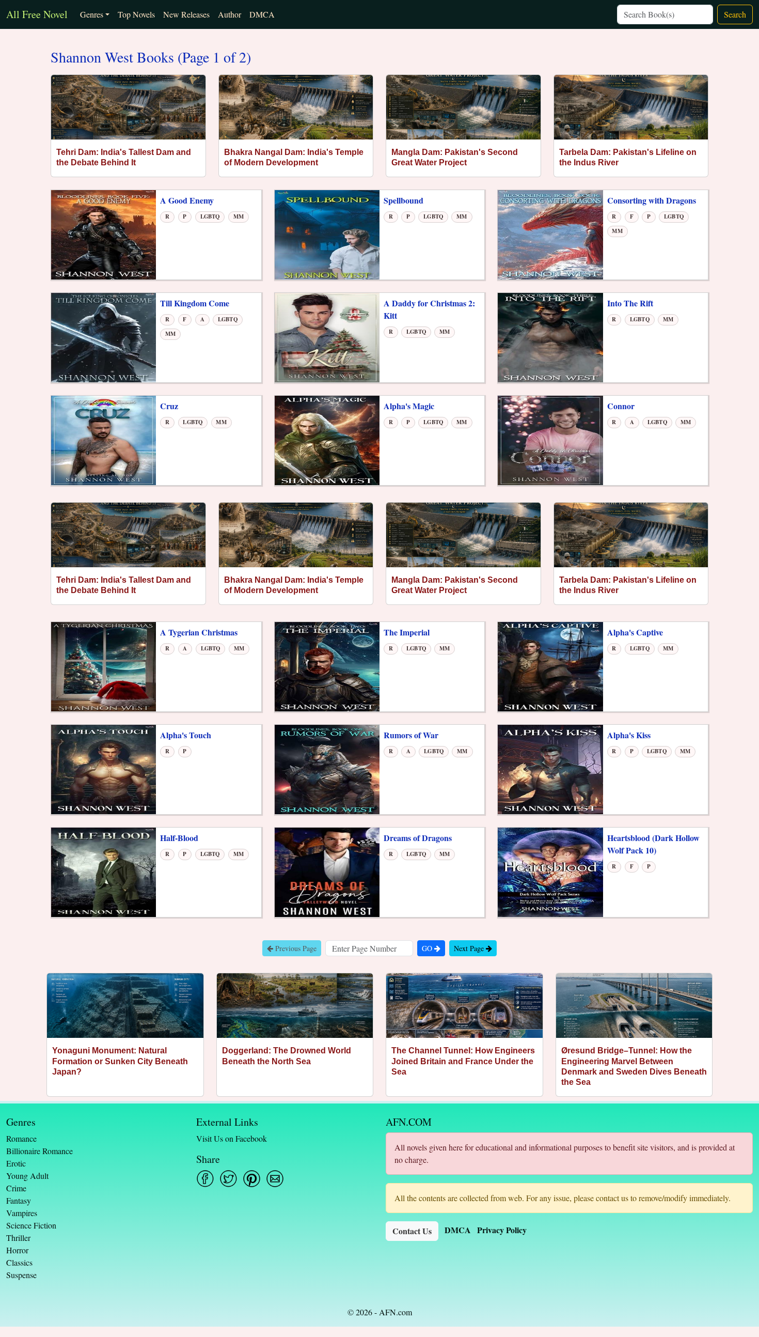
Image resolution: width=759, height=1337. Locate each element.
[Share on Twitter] (228, 1179)
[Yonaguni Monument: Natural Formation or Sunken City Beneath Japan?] (125, 1005)
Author (229, 14)
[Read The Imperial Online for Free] (327, 665)
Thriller (18, 1237)
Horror (17, 1250)
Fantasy (18, 1200)
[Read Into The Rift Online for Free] (550, 336)
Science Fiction (31, 1225)
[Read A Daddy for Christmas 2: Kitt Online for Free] (327, 336)
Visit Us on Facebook (231, 1138)
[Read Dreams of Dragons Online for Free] (327, 871)
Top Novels (136, 14)
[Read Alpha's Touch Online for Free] (103, 768)
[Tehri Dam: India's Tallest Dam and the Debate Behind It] (128, 107)
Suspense (21, 1274)
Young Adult (27, 1175)
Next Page (470, 948)
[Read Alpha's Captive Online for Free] (550, 665)
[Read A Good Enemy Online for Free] (103, 233)
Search (735, 14)
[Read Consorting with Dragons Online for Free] (550, 233)
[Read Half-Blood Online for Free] (103, 871)
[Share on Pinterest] (252, 1179)
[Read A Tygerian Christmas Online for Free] (103, 665)
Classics (19, 1262)
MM (238, 216)
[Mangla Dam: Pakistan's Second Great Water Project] (463, 107)
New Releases (186, 14)
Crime (16, 1188)
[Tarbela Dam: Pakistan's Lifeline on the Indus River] (631, 107)
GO (428, 948)
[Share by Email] (275, 1179)
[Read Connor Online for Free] (550, 439)
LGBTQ (210, 216)
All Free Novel (37, 14)
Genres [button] (91, 14)
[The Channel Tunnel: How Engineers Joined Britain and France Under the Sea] (464, 1005)
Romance (21, 1138)
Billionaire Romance (39, 1150)
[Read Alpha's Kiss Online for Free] (550, 768)
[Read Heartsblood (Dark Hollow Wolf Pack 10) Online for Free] (550, 871)
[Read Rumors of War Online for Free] (327, 768)
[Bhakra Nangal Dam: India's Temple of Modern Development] (296, 107)
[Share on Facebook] (205, 1179)
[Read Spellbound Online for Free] (327, 233)
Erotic (16, 1163)
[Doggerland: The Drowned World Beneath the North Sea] (295, 1005)
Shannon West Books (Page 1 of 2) (151, 57)
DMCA (262, 14)
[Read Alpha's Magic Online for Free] (327, 439)
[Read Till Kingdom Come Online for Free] (103, 336)
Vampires (21, 1212)
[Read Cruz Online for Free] (103, 439)
